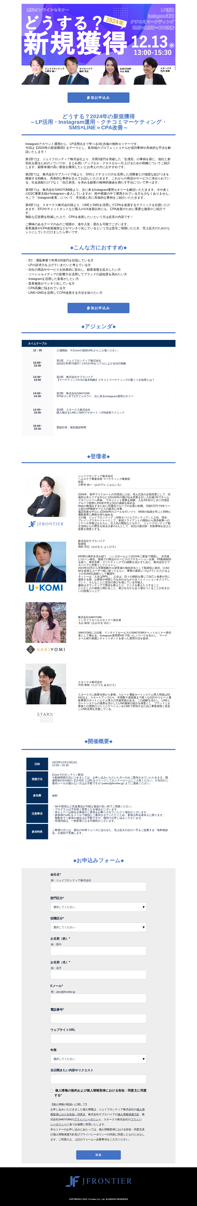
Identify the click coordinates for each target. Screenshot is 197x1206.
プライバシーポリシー (87, 1119)
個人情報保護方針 (128, 1114)
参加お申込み (98, 98)
